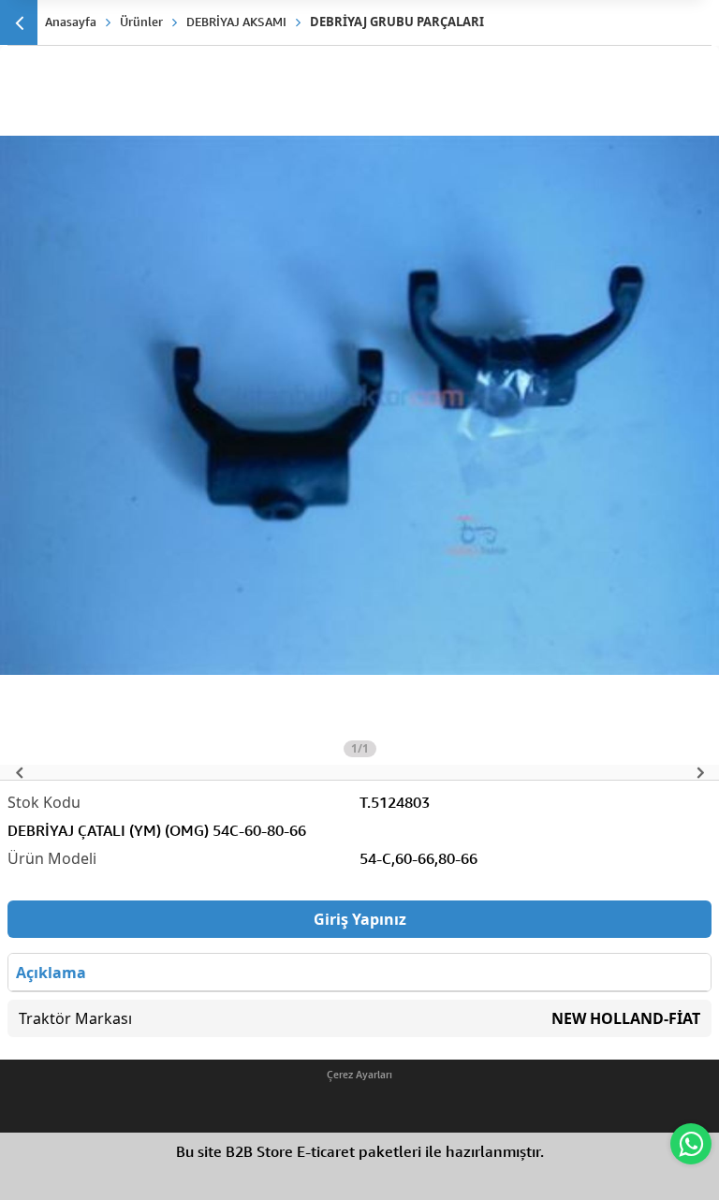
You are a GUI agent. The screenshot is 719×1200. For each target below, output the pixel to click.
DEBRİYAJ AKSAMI (236, 21)
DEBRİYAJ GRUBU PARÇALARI (397, 21)
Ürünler (141, 21)
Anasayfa (70, 21)
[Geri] (18, 22)
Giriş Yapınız (360, 919)
